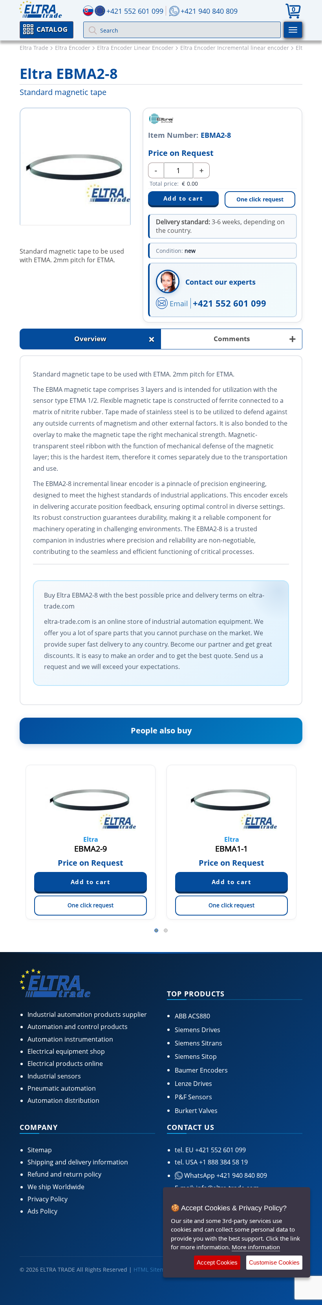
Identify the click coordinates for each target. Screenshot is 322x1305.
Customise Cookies (274, 1262)
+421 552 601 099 (229, 303)
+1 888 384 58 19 (223, 1162)
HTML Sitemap (153, 1269)
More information (256, 1247)
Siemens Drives (197, 1029)
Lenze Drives (193, 1083)
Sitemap (39, 1150)
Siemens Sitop (196, 1056)
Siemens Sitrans (198, 1043)
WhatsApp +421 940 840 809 (225, 1175)
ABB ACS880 (192, 1016)
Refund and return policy (64, 1174)
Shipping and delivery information (77, 1162)
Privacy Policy (47, 1199)
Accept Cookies (217, 1262)
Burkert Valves (196, 1110)
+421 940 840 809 (209, 11)
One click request (260, 199)
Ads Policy (42, 1211)
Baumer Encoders (201, 1070)
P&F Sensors (193, 1097)
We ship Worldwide (55, 1187)
